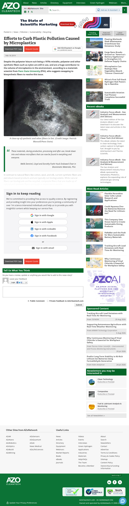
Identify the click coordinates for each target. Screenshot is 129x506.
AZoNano (10, 439)
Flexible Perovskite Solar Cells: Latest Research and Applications (114, 197)
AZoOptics (10, 446)
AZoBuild (10, 449)
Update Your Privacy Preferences (23, 503)
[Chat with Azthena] (122, 501)
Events (81, 439)
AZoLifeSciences (36, 449)
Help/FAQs (82, 459)
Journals (59, 462)
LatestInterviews (120, 33)
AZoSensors (35, 436)
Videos (81, 436)
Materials (82, 456)
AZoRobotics (11, 443)
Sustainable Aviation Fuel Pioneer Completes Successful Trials (115, 96)
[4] (94, 83)
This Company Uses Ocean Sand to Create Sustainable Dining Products (115, 223)
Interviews (82, 443)
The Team (82, 462)
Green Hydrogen (85, 446)
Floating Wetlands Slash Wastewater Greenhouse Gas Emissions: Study (113, 42)
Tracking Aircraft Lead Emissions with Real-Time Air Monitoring (115, 247)
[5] (94, 96)
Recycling (47, 32)
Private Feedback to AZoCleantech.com (66, 301)
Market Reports (62, 453)
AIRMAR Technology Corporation (104, 330)
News (16, 32)
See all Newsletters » (96, 415)
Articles (59, 439)
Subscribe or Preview (106, 382)
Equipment (60, 446)
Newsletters (106, 443)
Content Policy (107, 462)
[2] (94, 56)
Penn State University (29, 71)
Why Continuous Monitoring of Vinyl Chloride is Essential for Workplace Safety (115, 262)
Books (58, 456)
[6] (94, 262)
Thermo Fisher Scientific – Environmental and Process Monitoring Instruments (105, 347)
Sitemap (104, 459)
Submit (79, 305)
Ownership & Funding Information (110, 467)
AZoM (8, 436)
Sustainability (35, 32)
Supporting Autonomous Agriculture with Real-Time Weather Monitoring (106, 325)
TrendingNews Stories (92, 33)
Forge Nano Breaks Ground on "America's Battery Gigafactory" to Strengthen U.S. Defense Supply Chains (115, 56)
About (103, 436)
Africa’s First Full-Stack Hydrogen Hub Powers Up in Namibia (115, 81)
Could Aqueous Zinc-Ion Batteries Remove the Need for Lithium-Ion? (115, 209)
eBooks (59, 459)
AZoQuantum (35, 439)
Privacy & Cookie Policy (110, 456)
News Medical (36, 446)
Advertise (105, 449)
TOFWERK (95, 319)
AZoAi (32, 443)
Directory (60, 443)
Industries (82, 453)
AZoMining (10, 453)
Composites (103, 391)
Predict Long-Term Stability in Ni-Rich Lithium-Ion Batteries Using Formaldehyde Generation (105, 358)
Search (103, 439)
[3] (94, 70)
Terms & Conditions (109, 453)
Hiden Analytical (98, 364)
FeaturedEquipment (106, 33)
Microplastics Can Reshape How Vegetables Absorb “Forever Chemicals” (114, 69)
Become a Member (86, 466)
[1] (94, 43)
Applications (83, 449)
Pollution (24, 32)
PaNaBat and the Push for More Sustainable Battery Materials (115, 234)
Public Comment (37, 301)
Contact (104, 446)
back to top (116, 475)
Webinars (60, 449)
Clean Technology (105, 379)
